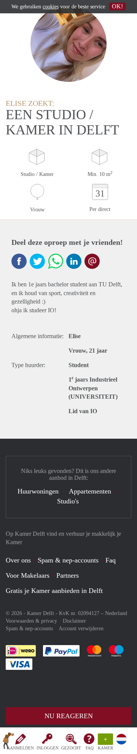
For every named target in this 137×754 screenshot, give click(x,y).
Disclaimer (74, 621)
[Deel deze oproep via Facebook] (19, 261)
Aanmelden (20, 748)
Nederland (116, 613)
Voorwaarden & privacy (31, 621)
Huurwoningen (38, 491)
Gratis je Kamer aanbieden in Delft (54, 590)
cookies (51, 7)
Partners (67, 575)
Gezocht (71, 748)
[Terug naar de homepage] (8, 742)
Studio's (68, 501)
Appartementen (90, 491)
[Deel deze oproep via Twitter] (37, 261)
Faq (110, 560)
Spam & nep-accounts (68, 560)
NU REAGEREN (69, 716)
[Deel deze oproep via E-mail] (92, 261)
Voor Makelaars (27, 575)
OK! (117, 6)
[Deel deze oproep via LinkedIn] (73, 261)
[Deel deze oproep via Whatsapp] (55, 261)
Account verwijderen (81, 628)
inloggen (48, 748)
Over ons (18, 560)
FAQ (90, 748)
